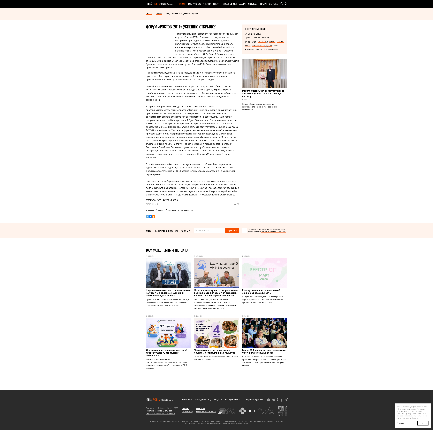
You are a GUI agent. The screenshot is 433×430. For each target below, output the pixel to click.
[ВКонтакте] (150, 216)
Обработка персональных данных (160, 413)
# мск (247, 45)
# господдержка (266, 41)
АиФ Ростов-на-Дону (167, 199)
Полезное (216, 3)
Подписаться (232, 230)
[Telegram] (147, 216)
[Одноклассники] (153, 216)
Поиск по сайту (187, 412)
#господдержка (185, 210)
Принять (422, 423)
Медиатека (252, 3)
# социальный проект (271, 49)
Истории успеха (194, 3)
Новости (182, 3)
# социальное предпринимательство (258, 35)
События (242, 3)
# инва (280, 41)
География (263, 3)
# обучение (249, 49)
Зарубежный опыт (230, 3)
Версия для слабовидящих (206, 412)
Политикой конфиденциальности (273, 232)
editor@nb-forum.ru (232, 399)
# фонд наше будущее (262, 45)
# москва (259, 49)
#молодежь (170, 210)
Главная (149, 14)
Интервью (207, 3)
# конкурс (250, 41)
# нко (275, 45)
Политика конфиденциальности (159, 411)
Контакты (185, 409)
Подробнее (402, 423)
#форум (160, 210)
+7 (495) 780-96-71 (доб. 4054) (253, 399)
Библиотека (273, 3)
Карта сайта (200, 409)
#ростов (150, 210)
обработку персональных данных (273, 229)
